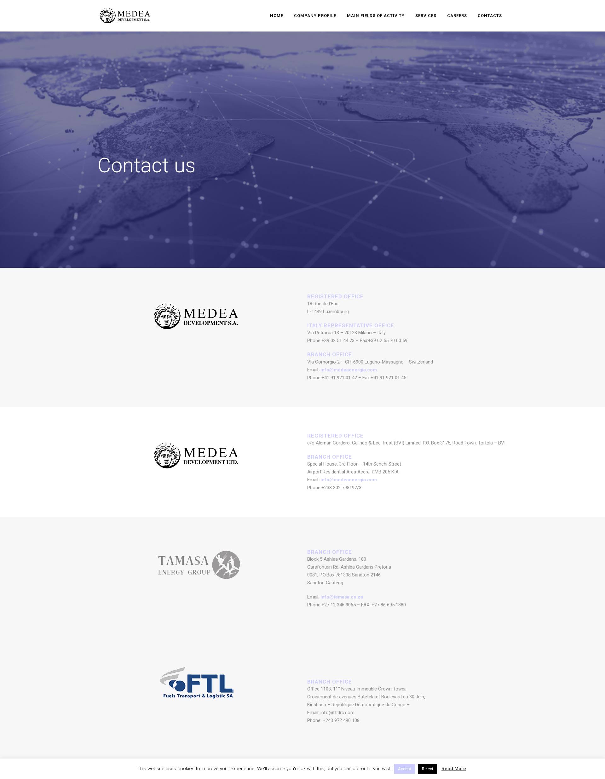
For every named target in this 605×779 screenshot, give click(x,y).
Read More (453, 768)
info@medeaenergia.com (348, 370)
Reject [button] (427, 768)
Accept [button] (404, 768)
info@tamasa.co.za (341, 597)
